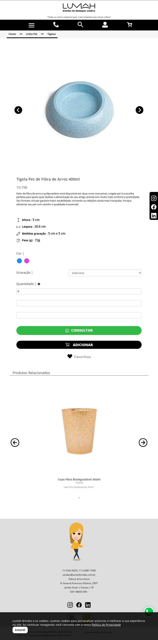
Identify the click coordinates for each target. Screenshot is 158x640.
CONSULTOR (81, 330)
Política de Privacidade (106, 625)
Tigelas (51, 34)
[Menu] (31, 25)
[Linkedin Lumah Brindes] (88, 605)
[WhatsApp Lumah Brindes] (149, 612)
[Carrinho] (129, 25)
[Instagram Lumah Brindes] (70, 605)
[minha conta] (105, 25)
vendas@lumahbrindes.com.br (79, 574)
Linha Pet (31, 34)
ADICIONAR (82, 344)
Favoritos (82, 357)
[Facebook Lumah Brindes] (79, 605)
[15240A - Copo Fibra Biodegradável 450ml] (79, 427)
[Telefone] (56, 25)
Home (12, 34)
